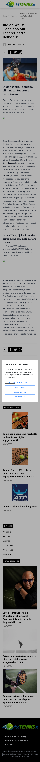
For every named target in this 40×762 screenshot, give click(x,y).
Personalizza (20, 388)
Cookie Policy (10, 382)
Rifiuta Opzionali (20, 392)
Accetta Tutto (20, 397)
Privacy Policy (22, 382)
